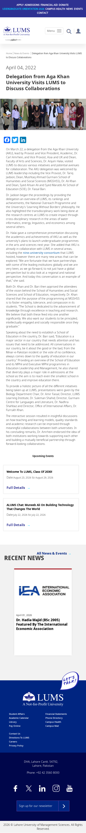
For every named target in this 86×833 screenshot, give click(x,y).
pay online (14, 725)
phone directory (54, 717)
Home (9, 53)
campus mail (52, 725)
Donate (64, 5)
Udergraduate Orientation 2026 (23, 9)
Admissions (32, 5)
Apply (20, 5)
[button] (68, 31)
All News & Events (52, 553)
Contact (42, 13)
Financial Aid (49, 5)
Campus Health (55, 9)
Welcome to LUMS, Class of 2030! (29, 472)
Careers (13, 741)
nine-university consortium (41, 253)
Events (78, 9)
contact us (14, 733)
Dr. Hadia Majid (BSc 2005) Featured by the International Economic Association (41, 624)
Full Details (16, 487)
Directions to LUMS (19, 737)
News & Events (21, 53)
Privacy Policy (16, 745)
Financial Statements (56, 713)
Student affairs (17, 713)
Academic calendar (19, 717)
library (13, 721)
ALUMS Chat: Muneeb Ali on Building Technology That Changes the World (40, 507)
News (69, 9)
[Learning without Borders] (13, 40)
